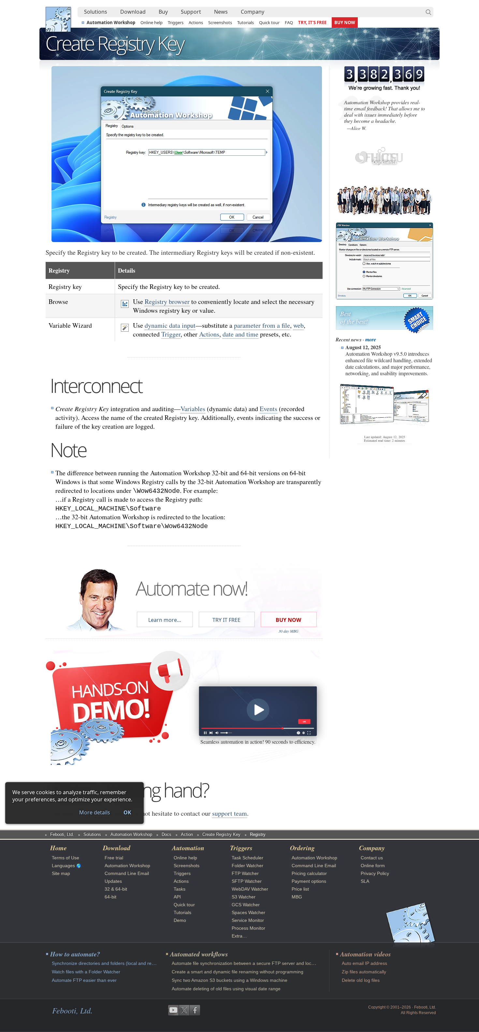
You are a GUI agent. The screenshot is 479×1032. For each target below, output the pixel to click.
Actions (196, 22)
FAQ (289, 22)
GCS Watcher (246, 904)
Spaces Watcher (248, 912)
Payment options (309, 881)
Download (133, 11)
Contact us (372, 857)
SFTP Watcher (247, 881)
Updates (113, 881)
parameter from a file (262, 325)
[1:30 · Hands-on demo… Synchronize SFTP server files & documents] (258, 711)
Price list (300, 889)
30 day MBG (288, 631)
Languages (63, 865)
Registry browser (167, 301)
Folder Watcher (247, 865)
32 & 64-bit (116, 889)
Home (58, 847)
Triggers (175, 22)
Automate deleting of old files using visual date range (226, 988)
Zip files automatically (364, 971)
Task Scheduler (247, 857)
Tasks (179, 889)
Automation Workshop (111, 22)
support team (229, 813)
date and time (240, 334)
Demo (180, 920)
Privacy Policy (375, 873)
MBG (297, 896)
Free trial (114, 857)
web (298, 325)
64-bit (110, 896)
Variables (193, 408)
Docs (166, 834)
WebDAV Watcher (250, 889)
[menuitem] (96, 12)
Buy (163, 11)
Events (268, 408)
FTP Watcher (245, 873)
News (221, 11)
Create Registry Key (221, 834)
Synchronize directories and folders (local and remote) (108, 963)
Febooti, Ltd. (58, 19)
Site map (61, 873)
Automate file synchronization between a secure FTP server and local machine (253, 963)
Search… (428, 12)
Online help (151, 22)
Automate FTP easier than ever (84, 980)
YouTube (173, 1010)
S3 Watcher (243, 896)
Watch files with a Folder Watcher (86, 971)
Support (191, 11)
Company (252, 11)
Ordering (302, 847)
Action (187, 834)
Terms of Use (65, 857)
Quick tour (269, 22)
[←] (100, 154)
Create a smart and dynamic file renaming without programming (237, 971)
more (370, 339)
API (177, 896)
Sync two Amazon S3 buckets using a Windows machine (229, 980)
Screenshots (220, 22)
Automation (188, 847)
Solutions (95, 11)
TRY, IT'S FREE (312, 22)
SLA (365, 881)
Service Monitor (248, 920)
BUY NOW (344, 22)
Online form (373, 865)
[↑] (186, 89)
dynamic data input (170, 325)
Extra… (239, 936)
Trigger (171, 334)
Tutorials (245, 22)
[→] (273, 154)
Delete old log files (361, 980)
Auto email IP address (364, 963)
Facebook (195, 1010)
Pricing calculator (309, 873)
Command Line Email (127, 873)
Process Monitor (248, 928)
